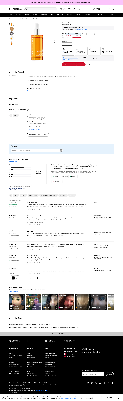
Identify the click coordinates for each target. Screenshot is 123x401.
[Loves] (109, 9)
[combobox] (40, 9)
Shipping (47, 357)
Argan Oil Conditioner (23, 327)
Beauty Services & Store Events (34, 362)
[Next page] (37, 277)
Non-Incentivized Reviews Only (48, 195)
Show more (30, 91)
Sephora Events (13, 360)
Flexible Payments (49, 371)
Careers (11, 353)
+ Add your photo (13, 291)
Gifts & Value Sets (88, 14)
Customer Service (49, 351)
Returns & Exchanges (50, 353)
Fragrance (44, 14)
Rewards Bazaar (31, 369)
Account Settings (31, 360)
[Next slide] (55, 42)
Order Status (30, 355)
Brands (78, 14)
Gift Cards (99, 14)
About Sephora (12, 351)
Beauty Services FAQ (50, 366)
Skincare (35, 14)
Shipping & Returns (68, 59)
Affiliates (11, 357)
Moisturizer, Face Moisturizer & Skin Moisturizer (37, 324)
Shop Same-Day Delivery (33, 375)
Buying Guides (48, 364)
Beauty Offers (30, 366)
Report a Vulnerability (14, 373)
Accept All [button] (109, 397)
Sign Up (109, 374)
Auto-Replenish (30, 364)
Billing (46, 360)
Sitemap (33, 390)
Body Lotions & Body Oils (32, 18)
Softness (87, 29)
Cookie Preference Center (69, 398)
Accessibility (48, 373)
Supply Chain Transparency (15, 355)
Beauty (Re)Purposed (14, 371)
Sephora (21, 324)
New (11, 14)
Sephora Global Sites (14, 364)
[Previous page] (9, 277)
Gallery (29, 353)
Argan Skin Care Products (72, 327)
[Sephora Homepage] (15, 9)
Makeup (27, 14)
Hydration (81, 29)
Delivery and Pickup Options (51, 355)
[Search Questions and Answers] (10, 115)
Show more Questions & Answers (38, 134)
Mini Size (69, 14)
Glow (77, 29)
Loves (28, 371)
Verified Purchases (33, 195)
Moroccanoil (65, 23)
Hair (52, 14)
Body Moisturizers (20, 18)
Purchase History (31, 357)
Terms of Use (20, 390)
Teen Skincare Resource (51, 375)
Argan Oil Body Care (35, 327)
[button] (86, 34)
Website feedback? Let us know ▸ (61, 334)
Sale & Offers (109, 14)
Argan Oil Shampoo (59, 327)
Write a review (13, 161)
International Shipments (50, 362)
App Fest (18, 14)
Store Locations (49, 369)
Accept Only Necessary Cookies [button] (90, 397)
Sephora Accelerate (13, 369)
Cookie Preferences (40, 390)
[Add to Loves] (88, 64)
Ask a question (74, 27)
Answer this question (34, 129)
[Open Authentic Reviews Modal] (24, 189)
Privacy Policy (12, 390)
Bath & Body (60, 14)
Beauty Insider (30, 351)
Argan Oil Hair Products (47, 327)
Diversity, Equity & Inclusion (15, 366)
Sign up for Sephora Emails (89, 370)
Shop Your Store (31, 373)
